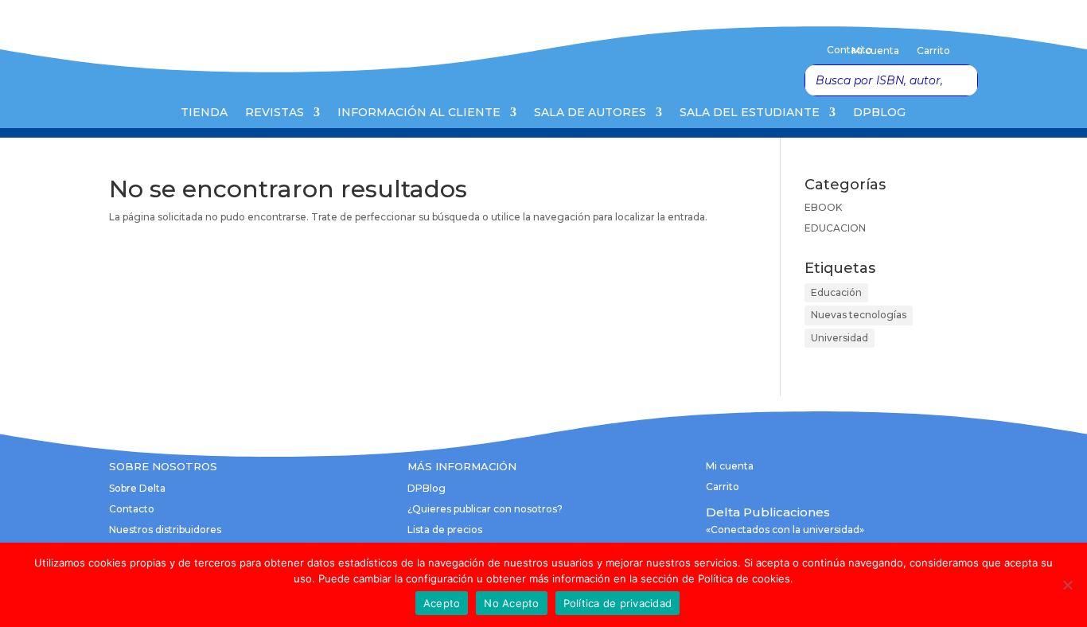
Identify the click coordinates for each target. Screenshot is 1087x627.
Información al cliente (419, 113)
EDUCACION (835, 228)
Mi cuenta (875, 50)
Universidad (839, 338)
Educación (836, 292)
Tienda (204, 113)
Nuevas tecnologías (858, 315)
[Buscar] (961, 80)
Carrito (933, 50)
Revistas (274, 113)
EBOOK (823, 207)
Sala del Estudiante (750, 113)
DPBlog (879, 113)
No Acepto (511, 603)
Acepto (442, 603)
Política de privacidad (617, 603)
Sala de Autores (590, 113)
